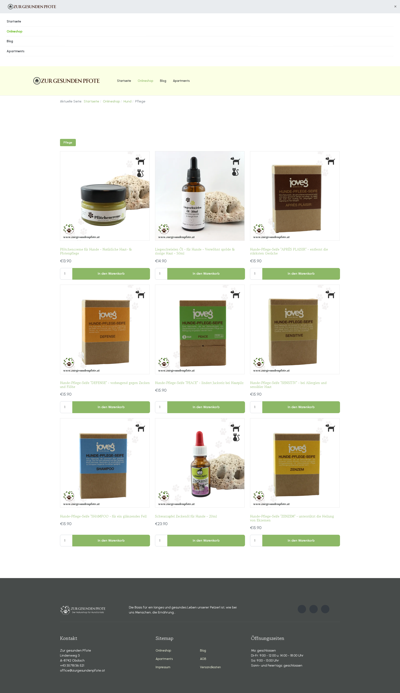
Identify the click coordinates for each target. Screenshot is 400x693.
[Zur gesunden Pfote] (32, 6)
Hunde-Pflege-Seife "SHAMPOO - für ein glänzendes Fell (103, 516)
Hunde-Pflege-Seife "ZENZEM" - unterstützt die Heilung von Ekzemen (292, 518)
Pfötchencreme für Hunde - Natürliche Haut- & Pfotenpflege (96, 251)
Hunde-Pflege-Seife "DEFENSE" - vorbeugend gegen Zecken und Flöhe (105, 384)
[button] (395, 6)
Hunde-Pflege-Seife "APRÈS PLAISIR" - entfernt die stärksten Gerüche (289, 251)
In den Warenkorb (111, 273)
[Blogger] (325, 609)
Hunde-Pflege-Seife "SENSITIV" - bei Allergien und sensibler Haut (288, 384)
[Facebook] (302, 609)
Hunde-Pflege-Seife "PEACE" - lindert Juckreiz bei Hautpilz (199, 382)
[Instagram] (313, 609)
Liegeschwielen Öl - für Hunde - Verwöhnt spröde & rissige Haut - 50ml (195, 251)
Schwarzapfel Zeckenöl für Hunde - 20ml (186, 516)
